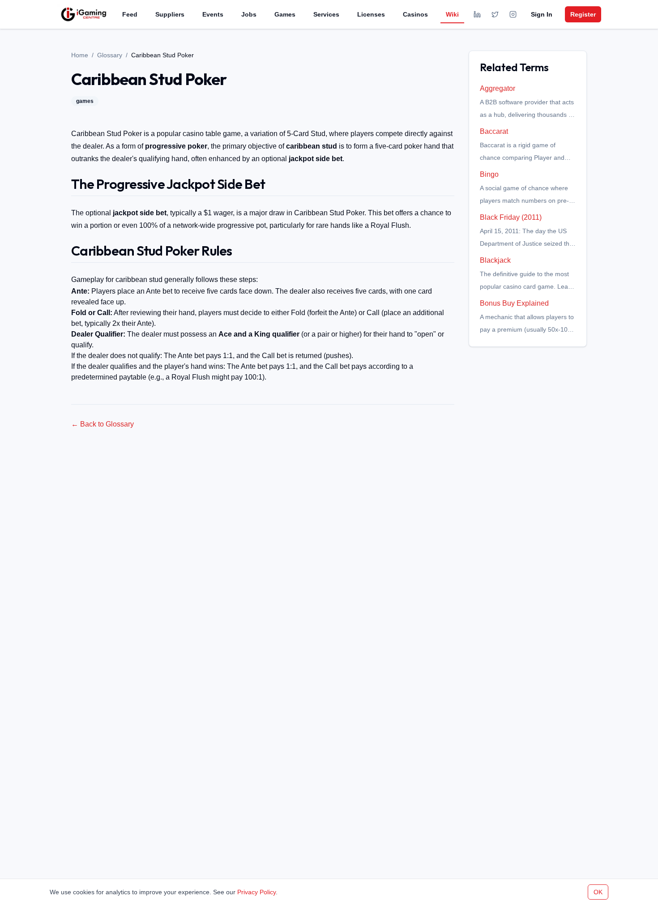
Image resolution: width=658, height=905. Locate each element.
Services (326, 14)
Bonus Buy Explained (514, 303)
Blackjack (495, 260)
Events (212, 14)
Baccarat (494, 131)
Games (284, 14)
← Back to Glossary (102, 424)
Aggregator (497, 88)
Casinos (415, 14)
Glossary (109, 55)
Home (79, 55)
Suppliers (169, 14)
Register (583, 14)
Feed (129, 14)
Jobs (248, 14)
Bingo (489, 174)
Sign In (541, 14)
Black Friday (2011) (511, 217)
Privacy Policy (256, 892)
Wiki (452, 14)
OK (598, 892)
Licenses (371, 14)
